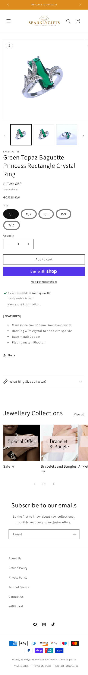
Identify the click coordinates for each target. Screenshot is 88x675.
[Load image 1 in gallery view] (20, 134)
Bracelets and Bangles (59, 466)
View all (79, 414)
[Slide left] (4, 136)
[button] (8, 21)
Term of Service (19, 587)
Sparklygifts (27, 659)
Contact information (66, 665)
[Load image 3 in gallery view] (66, 134)
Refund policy (68, 659)
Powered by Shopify (46, 659)
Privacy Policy (18, 577)
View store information (24, 304)
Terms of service (42, 665)
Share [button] (11, 355)
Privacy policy (21, 665)
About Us (15, 558)
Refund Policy (18, 568)
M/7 (28, 214)
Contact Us (16, 597)
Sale (6, 466)
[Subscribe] (74, 534)
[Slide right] (83, 136)
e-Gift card (16, 606)
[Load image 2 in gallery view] (44, 134)
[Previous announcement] (8, 4)
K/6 (11, 214)
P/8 (46, 214)
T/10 (12, 225)
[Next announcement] (80, 4)
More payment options (44, 281)
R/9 (63, 214)
